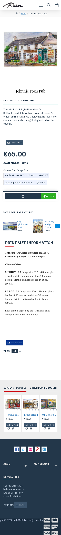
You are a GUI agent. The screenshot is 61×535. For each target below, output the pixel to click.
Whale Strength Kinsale (49, 414)
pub (15, 351)
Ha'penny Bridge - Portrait (49, 224)
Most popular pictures (18, 212)
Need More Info (16, 343)
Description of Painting (18, 100)
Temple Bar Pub (13, 414)
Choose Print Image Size (15, 170)
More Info (16, 142)
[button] (3, 226)
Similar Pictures (15, 387)
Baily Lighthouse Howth (22, 224)
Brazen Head (31, 414)
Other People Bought (43, 387)
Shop (23, 13)
